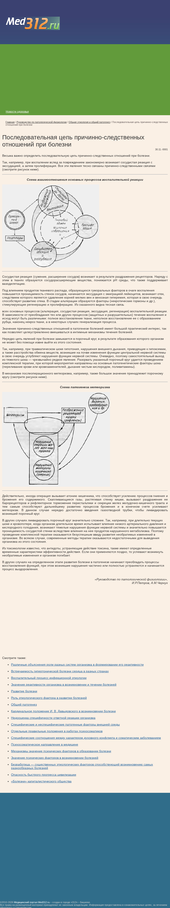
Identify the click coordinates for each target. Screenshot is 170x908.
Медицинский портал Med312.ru (32, 902)
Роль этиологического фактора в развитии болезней (49, 698)
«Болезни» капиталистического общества (41, 781)
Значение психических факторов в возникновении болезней (54, 758)
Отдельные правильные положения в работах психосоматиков (56, 731)
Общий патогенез (24, 704)
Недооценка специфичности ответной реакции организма (53, 718)
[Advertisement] (85, 75)
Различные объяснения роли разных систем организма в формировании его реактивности (77, 664)
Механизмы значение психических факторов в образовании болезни (61, 751)
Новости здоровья (17, 111)
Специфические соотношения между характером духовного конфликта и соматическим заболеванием (86, 738)
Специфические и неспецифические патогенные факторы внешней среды (65, 724)
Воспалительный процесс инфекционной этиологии (49, 678)
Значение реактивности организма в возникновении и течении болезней (63, 684)
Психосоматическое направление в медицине (44, 744)
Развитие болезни (24, 691)
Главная (10, 122)
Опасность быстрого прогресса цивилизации (43, 774)
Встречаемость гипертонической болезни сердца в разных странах (60, 671)
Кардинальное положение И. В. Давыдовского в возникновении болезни (63, 711)
